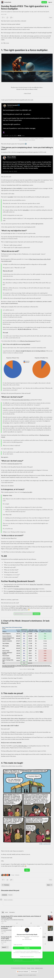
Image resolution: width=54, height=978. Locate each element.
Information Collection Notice (26, 952)
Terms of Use (33, 951)
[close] (40, 928)
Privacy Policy (37, 952)
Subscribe (27, 948)
